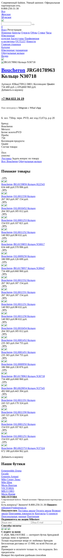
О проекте (52, 513)
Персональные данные (13, 516)
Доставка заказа (26, 510)
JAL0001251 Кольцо (24, 436)
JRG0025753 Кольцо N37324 (29, 448)
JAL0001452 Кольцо (24, 340)
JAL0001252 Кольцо (24, 424)
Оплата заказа (43, 510)
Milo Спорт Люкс (11, 479)
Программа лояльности (21, 513)
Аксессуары (17, 38)
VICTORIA (7, 488)
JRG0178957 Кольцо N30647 (29, 268)
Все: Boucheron (9, 161)
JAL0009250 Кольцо (24, 256)
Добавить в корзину (12, 90)
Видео (4, 56)
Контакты (40, 513)
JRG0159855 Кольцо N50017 (29, 244)
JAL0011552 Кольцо (24, 280)
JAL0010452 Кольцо (24, 208)
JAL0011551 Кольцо (24, 292)
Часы (49, 32)
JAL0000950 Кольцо (24, 364)
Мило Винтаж (9, 485)
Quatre (51, 84)
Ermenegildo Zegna (11, 470)
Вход (4, 29)
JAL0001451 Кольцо (24, 352)
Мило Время (8, 494)
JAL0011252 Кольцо (24, 232)
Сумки (41, 32)
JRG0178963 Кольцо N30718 (29, 376)
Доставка (6, 158)
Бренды (16, 32)
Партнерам (33, 516)
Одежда (25, 32)
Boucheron (13, 70)
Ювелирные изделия (8, 37)
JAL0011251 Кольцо (24, 304)
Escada (5, 473)
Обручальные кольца (30, 161)
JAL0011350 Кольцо (24, 412)
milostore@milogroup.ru (13, 507)
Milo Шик (6, 482)
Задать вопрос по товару (25, 158)
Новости (31, 41)
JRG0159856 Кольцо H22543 (29, 184)
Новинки (6, 32)
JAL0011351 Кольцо (24, 400)
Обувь (33, 32)
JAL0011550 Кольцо (24, 196)
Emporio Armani (9, 476)
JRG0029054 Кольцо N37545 (29, 388)
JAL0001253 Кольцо (24, 220)
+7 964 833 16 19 (12, 98)
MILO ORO (7, 491)
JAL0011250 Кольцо (24, 316)
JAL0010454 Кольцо (24, 328)
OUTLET (20, 41)
